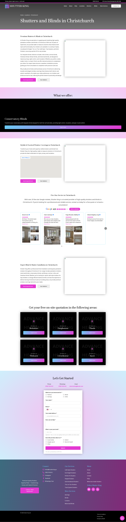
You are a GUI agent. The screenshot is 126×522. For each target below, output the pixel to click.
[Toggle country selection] (48, 409)
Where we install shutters (94, 481)
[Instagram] (93, 489)
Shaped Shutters (69, 478)
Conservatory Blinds (16, 118)
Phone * (48, 406)
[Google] (97, 489)
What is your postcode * (52, 429)
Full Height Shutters (70, 473)
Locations (27, 15)
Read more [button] (25, 224)
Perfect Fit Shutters (70, 476)
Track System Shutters (71, 487)
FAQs (88, 478)
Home (22, 15)
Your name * (49, 400)
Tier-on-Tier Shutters (71, 484)
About (88, 473)
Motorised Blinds (69, 503)
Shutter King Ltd (27, 512)
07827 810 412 (96, 1)
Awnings (67, 495)
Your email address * (51, 413)
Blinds (66, 498)
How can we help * (51, 420)
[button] (20, 228)
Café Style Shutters (70, 470)
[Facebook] (89, 489)
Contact (89, 476)
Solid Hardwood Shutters (71, 481)
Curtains (67, 500)
